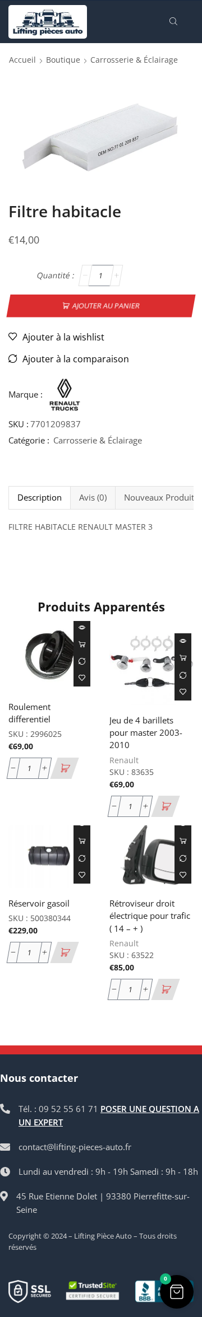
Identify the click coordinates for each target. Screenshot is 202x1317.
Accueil (22, 59)
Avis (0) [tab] (93, 497)
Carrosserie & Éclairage (134, 59)
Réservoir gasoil (39, 903)
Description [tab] (39, 497)
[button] (64, 768)
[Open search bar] (175, 21)
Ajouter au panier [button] (82, 644)
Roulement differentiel (29, 713)
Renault (124, 760)
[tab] (39, 497)
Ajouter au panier (106, 306)
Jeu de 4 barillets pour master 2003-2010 (145, 732)
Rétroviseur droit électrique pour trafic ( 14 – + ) (149, 915)
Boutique (63, 59)
